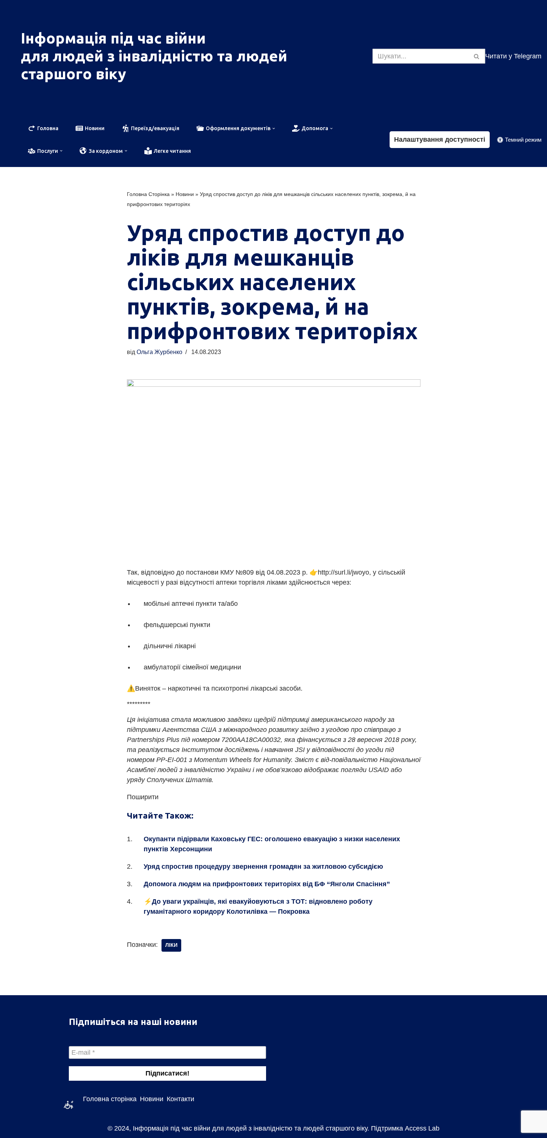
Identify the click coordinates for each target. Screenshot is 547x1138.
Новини (185, 194)
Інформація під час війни (113, 38)
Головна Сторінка (148, 194)
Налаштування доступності (439, 139)
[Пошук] (476, 56)
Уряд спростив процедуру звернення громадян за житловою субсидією (263, 866)
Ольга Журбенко (159, 351)
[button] (273, 128)
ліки (171, 945)
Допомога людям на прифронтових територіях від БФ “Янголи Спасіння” (267, 884)
